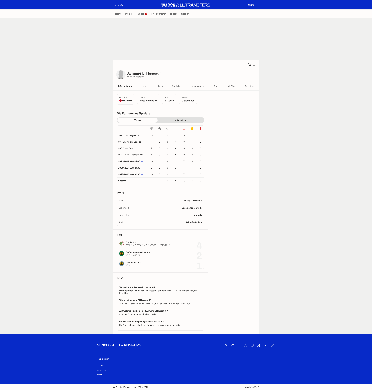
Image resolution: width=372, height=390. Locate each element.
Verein (137, 120)
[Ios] (233, 345)
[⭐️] (254, 64)
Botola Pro (131, 242)
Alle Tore (231, 86)
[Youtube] (265, 345)
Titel (216, 86)
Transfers (249, 86)
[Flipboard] (272, 345)
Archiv (99, 374)
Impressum (101, 370)
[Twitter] (259, 345)
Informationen (125, 86)
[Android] (226, 345)
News (144, 86)
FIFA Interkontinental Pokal (130, 154)
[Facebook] (245, 345)
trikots (160, 86)
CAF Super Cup (125, 148)
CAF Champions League (129, 142)
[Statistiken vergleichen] (249, 64)
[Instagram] (252, 345)
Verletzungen (198, 86)
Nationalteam (180, 120)
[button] (119, 4)
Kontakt (100, 365)
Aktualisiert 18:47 (252, 387)
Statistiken (177, 86)
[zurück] (118, 64)
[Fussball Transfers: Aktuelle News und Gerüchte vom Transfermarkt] (185, 5)
